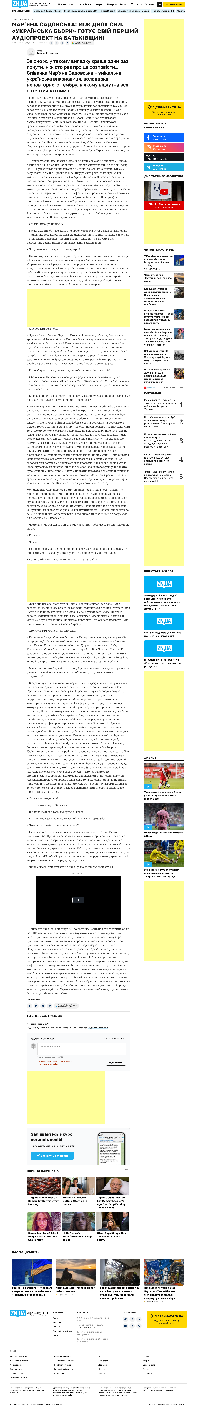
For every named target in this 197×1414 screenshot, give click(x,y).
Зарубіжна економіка (64, 1361)
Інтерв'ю (99, 4)
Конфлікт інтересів (62, 1365)
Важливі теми (21, 11)
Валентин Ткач (66, 1295)
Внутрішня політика (19, 1356)
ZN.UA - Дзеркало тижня (164, 204)
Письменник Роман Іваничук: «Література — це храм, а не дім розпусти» (163, 663)
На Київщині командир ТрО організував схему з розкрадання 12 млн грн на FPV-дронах (159, 422)
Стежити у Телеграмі (54, 1155)
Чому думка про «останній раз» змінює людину (158, 278)
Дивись (150, 757)
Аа (160, 4)
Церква (101, 1369)
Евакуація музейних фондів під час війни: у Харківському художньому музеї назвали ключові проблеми (157, 296)
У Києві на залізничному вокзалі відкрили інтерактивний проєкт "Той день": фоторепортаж (158, 262)
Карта (55, 1335)
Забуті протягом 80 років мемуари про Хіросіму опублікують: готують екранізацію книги (157, 357)
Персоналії (59, 1373)
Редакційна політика (62, 1331)
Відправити (116, 1063)
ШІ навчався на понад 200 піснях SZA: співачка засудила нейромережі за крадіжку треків (157, 376)
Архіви (56, 1318)
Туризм (146, 1369)
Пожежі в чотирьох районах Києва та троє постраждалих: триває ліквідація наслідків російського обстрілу (160, 440)
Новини (62, 4)
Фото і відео (85, 4)
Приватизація (16, 1373)
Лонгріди (112, 4)
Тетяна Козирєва (47, 53)
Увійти (152, 4)
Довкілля (102, 1365)
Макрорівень (16, 1365)
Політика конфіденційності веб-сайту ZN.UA (167, 1404)
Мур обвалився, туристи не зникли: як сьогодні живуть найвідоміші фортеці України (160, 405)
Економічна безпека (63, 1369)
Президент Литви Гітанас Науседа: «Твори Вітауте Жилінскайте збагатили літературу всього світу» (159, 316)
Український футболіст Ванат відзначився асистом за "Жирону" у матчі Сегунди (161, 873)
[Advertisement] (78, 308)
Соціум (146, 1356)
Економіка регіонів (18, 1377)
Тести (123, 4)
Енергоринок (16, 1369)
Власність (147, 1373)
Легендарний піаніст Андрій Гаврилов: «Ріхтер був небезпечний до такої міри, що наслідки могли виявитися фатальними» (162, 602)
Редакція (57, 1322)
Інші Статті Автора (158, 571)
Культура (102, 1373)
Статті (72, 4)
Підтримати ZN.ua (174, 4)
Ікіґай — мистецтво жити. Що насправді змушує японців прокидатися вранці (158, 459)
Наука (101, 1356)
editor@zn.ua (83, 1342)
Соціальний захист (63, 1356)
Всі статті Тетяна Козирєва (44, 1015)
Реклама (57, 1327)
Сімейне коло (149, 1365)
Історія (146, 1361)
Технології (103, 1361)
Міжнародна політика (19, 1361)
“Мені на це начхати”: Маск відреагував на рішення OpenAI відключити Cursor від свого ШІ (159, 476)
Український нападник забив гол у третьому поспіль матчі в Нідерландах (163, 795)
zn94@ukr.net (83, 1335)
